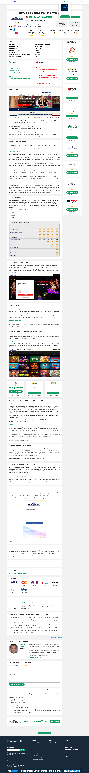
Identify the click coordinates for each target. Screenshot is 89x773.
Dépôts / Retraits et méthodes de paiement (19, 54)
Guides (37, 1)
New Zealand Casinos (36, 749)
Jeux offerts (12, 52)
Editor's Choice (35, 742)
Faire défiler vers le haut (44, 733)
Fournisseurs (38, 52)
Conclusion (38, 48)
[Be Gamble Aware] (9, 766)
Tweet (59, 637)
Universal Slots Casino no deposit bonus (16, 394)
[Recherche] (80, 2)
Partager (53, 637)
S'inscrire (22, 749)
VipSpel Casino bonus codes (34, 395)
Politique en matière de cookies (55, 744)
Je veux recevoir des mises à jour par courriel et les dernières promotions (19, 754)
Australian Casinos (36, 746)
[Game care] (21, 766)
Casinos (20, 1)
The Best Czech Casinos (37, 759)
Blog (57, 1)
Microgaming (25, 573)
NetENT (20, 573)
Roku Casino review (53, 395)
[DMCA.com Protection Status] (12, 761)
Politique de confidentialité (55, 746)
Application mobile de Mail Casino (43, 44)
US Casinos (34, 744)
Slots (61, 1)
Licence (37, 50)
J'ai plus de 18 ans (12, 752)
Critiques (28, 7)
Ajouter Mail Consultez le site (17, 684)
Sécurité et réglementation (15, 56)
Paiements (51, 1)
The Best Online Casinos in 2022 (39, 755)
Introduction (12, 44)
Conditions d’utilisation (54, 748)
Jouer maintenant (55, 721)
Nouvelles (31, 1)
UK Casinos (34, 748)
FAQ (36, 56)
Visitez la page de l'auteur (35, 657)
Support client (38, 46)
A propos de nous (52, 742)
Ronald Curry (22, 645)
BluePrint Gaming (13, 573)
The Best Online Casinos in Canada (39, 751)
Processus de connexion (15, 50)
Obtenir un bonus (65, 16)
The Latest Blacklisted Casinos (38, 757)
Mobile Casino (69, 747)
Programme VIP (13, 48)
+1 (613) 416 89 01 (68, 756)
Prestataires (43, 1)
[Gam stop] (15, 765)
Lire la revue (72, 61)
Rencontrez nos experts (71, 749)
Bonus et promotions (14, 46)
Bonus (25, 1)
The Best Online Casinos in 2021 (39, 753)
